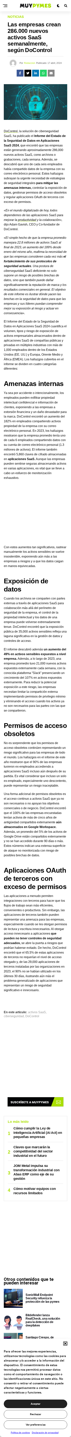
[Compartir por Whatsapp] (43, 73)
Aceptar (35, 1404)
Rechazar (35, 1414)
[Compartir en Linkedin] (35, 73)
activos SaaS (37, 1012)
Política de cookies (20, 1432)
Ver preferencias (35, 1425)
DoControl (11, 131)
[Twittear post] (27, 73)
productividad (27, 219)
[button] (65, 1343)
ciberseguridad (14, 1016)
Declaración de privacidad (45, 1432)
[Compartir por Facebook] (20, 73)
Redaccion (29, 63)
